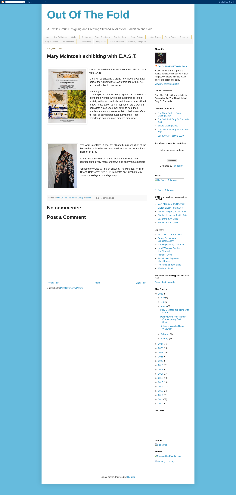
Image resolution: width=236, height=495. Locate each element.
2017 (161, 374)
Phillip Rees (100, 42)
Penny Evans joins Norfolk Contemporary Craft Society (173, 319)
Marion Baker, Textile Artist (170, 208)
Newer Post (53, 283)
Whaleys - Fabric (166, 268)
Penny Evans (170, 37)
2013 (161, 391)
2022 (161, 352)
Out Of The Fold (88, 15)
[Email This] (102, 198)
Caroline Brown (120, 37)
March (164, 306)
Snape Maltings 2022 (168, 126)
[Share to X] (107, 198)
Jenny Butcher (137, 37)
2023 (161, 348)
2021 (161, 357)
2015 (161, 382)
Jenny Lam (185, 37)
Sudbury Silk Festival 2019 (171, 136)
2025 (161, 294)
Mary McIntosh (51, 42)
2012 (161, 395)
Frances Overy (85, 42)
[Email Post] (97, 198)
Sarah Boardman (102, 37)
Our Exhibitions (60, 37)
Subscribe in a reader (165, 282)
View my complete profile (167, 84)
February (165, 334)
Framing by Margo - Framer (171, 244)
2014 (161, 386)
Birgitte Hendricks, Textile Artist (173, 215)
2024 (161, 344)
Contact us (86, 37)
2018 (161, 369)
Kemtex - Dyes (165, 255)
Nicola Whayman (117, 42)
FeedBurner (178, 166)
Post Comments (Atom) (71, 288)
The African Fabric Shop (169, 265)
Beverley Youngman (137, 42)
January (165, 338)
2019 (161, 365)
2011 (160, 399)
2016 (161, 378)
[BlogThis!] (105, 198)
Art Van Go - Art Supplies (170, 234)
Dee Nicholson (68, 42)
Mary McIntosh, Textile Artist (171, 204)
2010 (161, 403)
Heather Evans (154, 37)
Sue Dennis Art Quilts (168, 219)
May (163, 302)
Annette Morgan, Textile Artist (172, 211)
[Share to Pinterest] (113, 198)
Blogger (131, 477)
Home (47, 37)
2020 (161, 361)
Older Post (141, 283)
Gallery (74, 37)
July (163, 297)
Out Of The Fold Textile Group (173, 66)
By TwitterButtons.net (165, 190)
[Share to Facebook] (110, 198)
